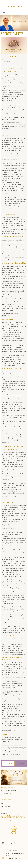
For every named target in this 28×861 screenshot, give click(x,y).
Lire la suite (8, 763)
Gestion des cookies (14, 858)
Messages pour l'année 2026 (13, 57)
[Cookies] (3, 858)
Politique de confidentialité (14, 856)
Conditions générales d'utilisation (14, 853)
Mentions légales (14, 850)
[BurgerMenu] (3, 11)
